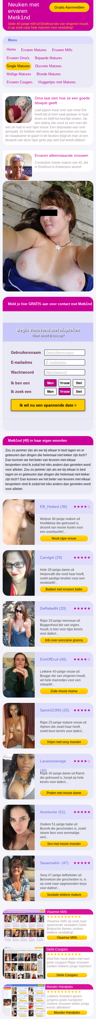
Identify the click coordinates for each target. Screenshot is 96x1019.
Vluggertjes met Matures (57, 82)
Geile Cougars (67, 975)
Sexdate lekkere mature (64, 895)
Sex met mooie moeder (64, 844)
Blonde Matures (49, 74)
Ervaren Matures (34, 50)
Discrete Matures (48, 66)
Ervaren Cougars (20, 82)
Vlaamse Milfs (67, 937)
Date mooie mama (64, 691)
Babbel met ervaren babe (64, 589)
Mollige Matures (19, 74)
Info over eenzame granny (64, 640)
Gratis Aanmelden (69, 7)
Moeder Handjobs (67, 1012)
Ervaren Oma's (18, 58)
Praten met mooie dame (64, 793)
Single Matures (18, 66)
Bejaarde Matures (48, 58)
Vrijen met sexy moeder (64, 742)
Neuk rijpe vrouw (64, 538)
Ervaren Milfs (62, 50)
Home (11, 49)
